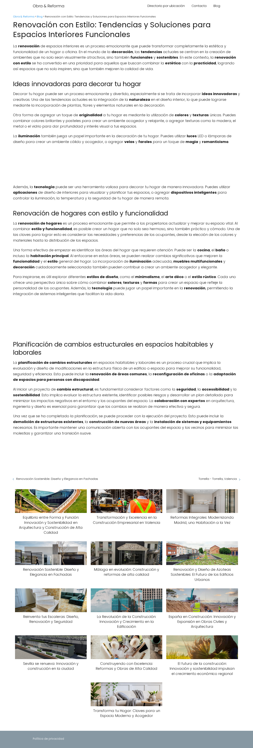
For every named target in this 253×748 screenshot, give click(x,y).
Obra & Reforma (48, 6)
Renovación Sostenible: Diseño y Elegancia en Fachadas (57, 479)
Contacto (199, 6)
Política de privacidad (48, 739)
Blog (216, 6)
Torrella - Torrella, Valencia (218, 479)
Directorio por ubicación (166, 6)
